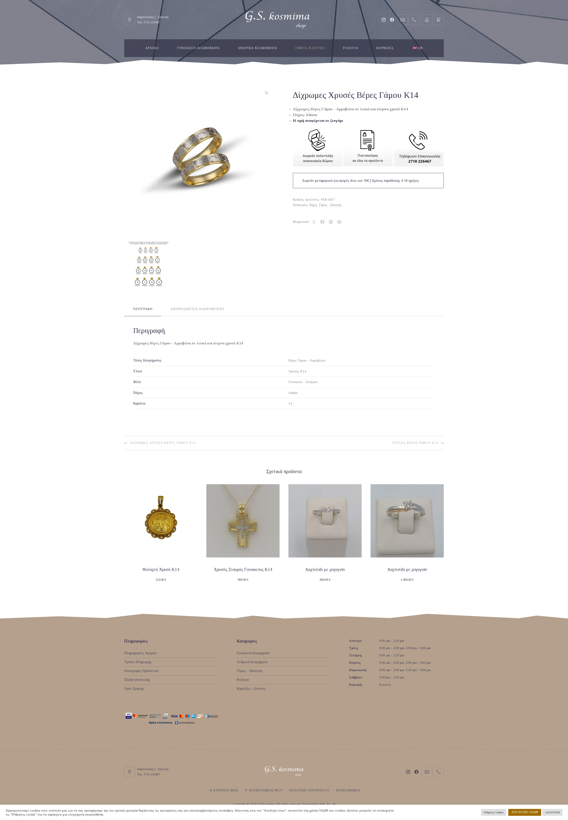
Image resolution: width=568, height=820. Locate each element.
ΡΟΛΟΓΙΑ (350, 48)
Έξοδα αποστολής (137, 680)
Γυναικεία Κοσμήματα (253, 653)
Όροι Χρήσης (134, 688)
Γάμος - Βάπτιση (330, 205)
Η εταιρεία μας (224, 790)
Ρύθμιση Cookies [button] (493, 812)
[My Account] (427, 19)
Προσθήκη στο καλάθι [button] (160, 580)
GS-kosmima (266, 804)
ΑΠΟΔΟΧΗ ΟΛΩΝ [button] (524, 812)
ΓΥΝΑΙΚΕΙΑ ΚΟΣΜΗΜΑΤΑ (198, 48)
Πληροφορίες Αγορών (140, 653)
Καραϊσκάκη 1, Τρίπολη (152, 17)
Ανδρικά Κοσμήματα (252, 662)
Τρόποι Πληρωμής (138, 662)
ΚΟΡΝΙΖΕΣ (385, 48)
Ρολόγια (243, 680)
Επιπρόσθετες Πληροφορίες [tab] (198, 309)
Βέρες (313, 205)
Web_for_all (327, 804)
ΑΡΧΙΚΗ (152, 48)
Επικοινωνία (348, 790)
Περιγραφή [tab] (143, 309)
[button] (267, 93)
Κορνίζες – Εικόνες (251, 688)
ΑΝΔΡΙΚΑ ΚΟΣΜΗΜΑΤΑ (257, 48)
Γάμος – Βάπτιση (249, 671)
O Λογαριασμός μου (264, 790)
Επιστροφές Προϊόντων (141, 671)
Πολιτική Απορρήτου (309, 790)
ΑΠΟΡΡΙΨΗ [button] (552, 812)
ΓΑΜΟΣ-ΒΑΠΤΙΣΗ (310, 48)
